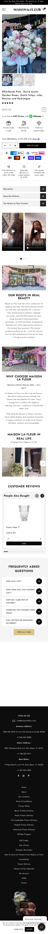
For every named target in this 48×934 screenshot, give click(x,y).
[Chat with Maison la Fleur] (41, 927)
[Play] (35, 232)
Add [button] (24, 543)
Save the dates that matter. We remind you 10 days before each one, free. (23, 2)
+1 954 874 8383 (24, 737)
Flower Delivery (24, 864)
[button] (8, 103)
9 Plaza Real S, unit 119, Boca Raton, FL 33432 (24, 764)
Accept (29, 929)
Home (24, 787)
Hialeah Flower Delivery (24, 825)
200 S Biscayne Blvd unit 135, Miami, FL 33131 (24, 748)
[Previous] (5, 43)
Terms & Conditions (24, 801)
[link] (24, 512)
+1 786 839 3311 (24, 753)
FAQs (24, 878)
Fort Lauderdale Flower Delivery (24, 820)
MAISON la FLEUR (27, 9)
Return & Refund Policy (24, 810)
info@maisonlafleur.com (26, 720)
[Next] (42, 43)
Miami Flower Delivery (24, 815)
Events (24, 883)
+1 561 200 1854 (24, 770)
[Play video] (12, 232)
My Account (24, 873)
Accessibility (24, 859)
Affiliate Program (24, 834)
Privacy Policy (24, 806)
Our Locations (24, 796)
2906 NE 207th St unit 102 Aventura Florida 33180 (24, 732)
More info (18, 929)
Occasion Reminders (24, 850)
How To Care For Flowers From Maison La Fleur (24, 854)
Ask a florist (24, 845)
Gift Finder (24, 840)
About (24, 792)
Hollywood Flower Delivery (24, 829)
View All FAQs (24, 632)
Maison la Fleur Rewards (24, 868)
